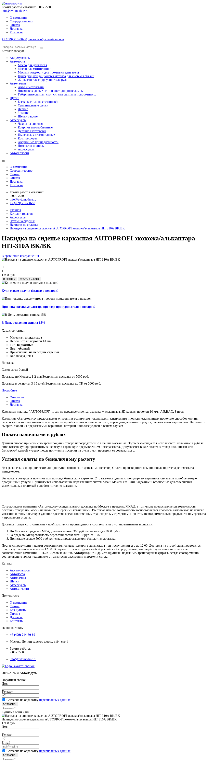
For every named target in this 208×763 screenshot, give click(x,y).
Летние (23, 109)
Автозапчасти (19, 153)
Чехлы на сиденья (30, 123)
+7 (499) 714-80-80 (14, 39)
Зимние (23, 112)
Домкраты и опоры (31, 145)
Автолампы (18, 83)
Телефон (7, 691)
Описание (17, 397)
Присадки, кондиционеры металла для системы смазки (56, 76)
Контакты (16, 32)
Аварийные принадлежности (38, 142)
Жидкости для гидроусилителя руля (42, 79)
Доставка (16, 28)
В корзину (9, 278)
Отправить (9, 703)
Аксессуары (18, 120)
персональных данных (54, 700)
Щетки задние (28, 116)
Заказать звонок (24, 666)
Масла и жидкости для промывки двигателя (48, 72)
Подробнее (9, 390)
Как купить (18, 610)
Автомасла (17, 61)
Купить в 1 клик (29, 278)
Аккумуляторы (20, 57)
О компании (18, 17)
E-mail (6, 742)
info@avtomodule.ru (15, 10)
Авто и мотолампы (31, 87)
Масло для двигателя (32, 65)
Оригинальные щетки (33, 105)
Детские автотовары (32, 131)
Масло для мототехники (34, 68)
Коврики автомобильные (35, 127)
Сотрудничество (21, 21)
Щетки (14, 98)
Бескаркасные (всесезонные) (37, 101)
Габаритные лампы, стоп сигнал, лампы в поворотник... (57, 94)
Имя (5, 683)
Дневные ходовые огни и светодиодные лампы (50, 90)
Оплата (15, 25)
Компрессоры (27, 138)
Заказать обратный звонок (46, 39)
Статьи (15, 174)
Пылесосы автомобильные (36, 134)
